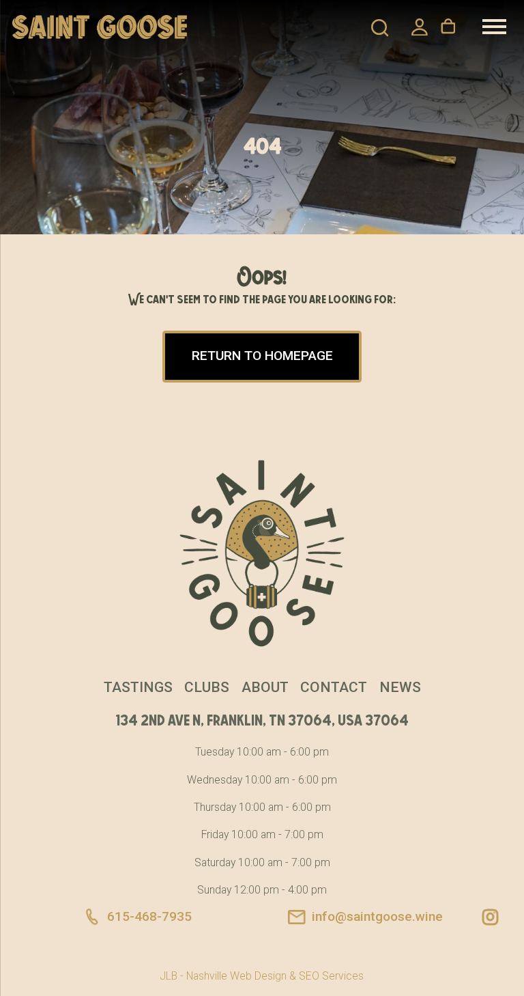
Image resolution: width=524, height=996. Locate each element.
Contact (333, 687)
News (400, 687)
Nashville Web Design (236, 975)
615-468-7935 (149, 916)
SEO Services (331, 975)
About (265, 687)
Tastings (138, 687)
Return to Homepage (262, 355)
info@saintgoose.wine (377, 916)
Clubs (206, 687)
